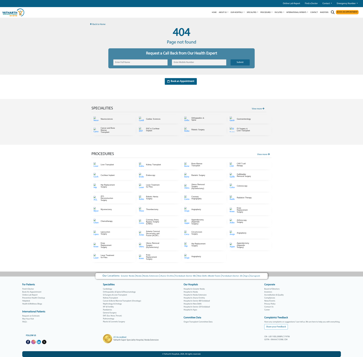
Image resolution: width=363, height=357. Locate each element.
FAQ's (24, 322)
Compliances (269, 298)
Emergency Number (346, 3)
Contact (326, 3)
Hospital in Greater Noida (194, 289)
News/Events (269, 301)
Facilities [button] (279, 12)
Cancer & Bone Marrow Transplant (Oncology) (122, 301)
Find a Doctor (311, 3)
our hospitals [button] (237, 12)
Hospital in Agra (190, 310)
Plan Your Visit (28, 319)
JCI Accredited (119, 337)
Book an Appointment (182, 81)
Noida (139, 276)
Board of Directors (272, 289)
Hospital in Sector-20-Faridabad (197, 307)
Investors (268, 292)
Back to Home (98, 24)
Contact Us (269, 307)
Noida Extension (151, 276)
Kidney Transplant (110, 298)
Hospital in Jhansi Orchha (194, 298)
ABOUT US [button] (223, 12)
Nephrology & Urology (112, 304)
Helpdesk (26, 301)
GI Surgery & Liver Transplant (115, 295)
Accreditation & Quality (274, 295)
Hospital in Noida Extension (195, 295)
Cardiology (107, 289)
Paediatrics (107, 310)
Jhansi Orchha (167, 276)
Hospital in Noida (191, 292)
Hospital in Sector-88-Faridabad (197, 301)
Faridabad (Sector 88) (185, 276)
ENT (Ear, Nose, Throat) (112, 316)
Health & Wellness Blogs (32, 304)
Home (214, 12)
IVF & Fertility (108, 307)
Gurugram (255, 276)
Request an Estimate (31, 316)
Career (267, 310)
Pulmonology (108, 319)
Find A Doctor (28, 289)
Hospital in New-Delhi (192, 304)
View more (257, 109)
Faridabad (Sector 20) (232, 276)
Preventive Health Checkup (33, 298)
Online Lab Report (291, 3)
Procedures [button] (265, 12)
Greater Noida (128, 276)
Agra (246, 276)
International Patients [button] (296, 12)
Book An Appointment (31, 292)
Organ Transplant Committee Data (198, 322)
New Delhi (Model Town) (209, 276)
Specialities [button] (252, 12)
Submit (240, 62)
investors (324, 12)
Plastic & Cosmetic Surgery (114, 322)
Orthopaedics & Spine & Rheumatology (119, 292)
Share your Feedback (276, 327)
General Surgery (110, 313)
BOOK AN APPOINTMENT (347, 12)
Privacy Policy (270, 304)
